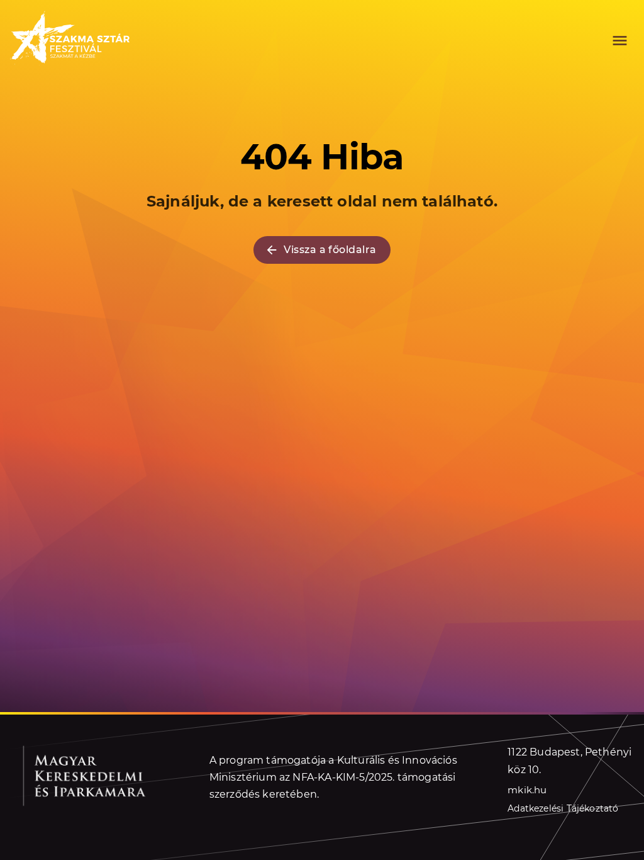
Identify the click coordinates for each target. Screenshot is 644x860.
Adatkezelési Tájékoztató (563, 808)
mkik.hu (527, 790)
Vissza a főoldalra (330, 250)
